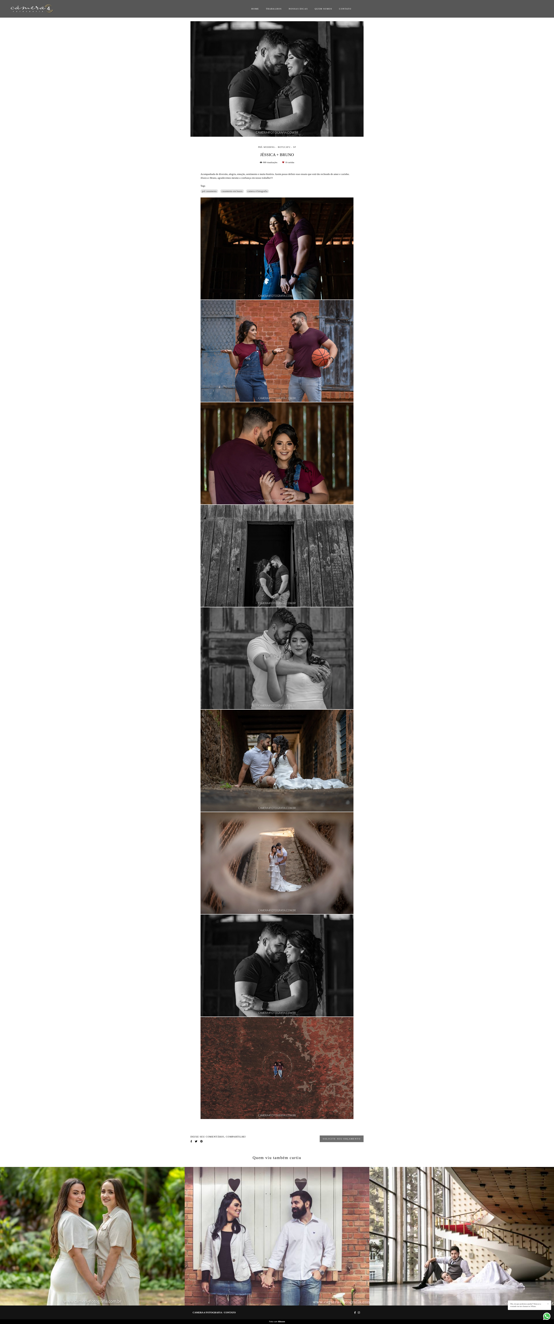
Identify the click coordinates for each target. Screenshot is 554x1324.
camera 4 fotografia (257, 191)
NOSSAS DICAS (298, 9)
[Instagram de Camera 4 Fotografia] (359, 1312)
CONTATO (345, 9)
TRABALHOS (274, 9)
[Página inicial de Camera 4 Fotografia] (34, 8)
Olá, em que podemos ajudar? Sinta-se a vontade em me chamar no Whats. (525, 1305)
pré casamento (209, 191)
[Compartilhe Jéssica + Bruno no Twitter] (196, 1141)
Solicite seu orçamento (342, 1139)
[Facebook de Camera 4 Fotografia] (355, 1312)
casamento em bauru (232, 191)
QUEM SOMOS (323, 9)
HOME (255, 9)
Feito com (277, 1322)
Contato (230, 1312)
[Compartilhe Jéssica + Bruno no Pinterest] (201, 1141)
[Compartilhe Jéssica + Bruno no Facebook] (191, 1141)
